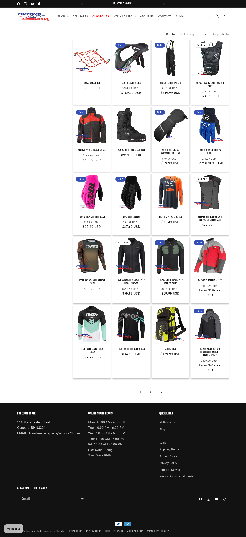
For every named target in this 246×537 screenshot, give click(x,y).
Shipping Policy (169, 449)
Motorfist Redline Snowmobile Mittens (170, 151)
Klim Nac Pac (170, 348)
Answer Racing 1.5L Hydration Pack (210, 85)
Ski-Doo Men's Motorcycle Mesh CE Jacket (170, 282)
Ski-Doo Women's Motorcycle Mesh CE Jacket (131, 282)
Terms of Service (170, 469)
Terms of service (114, 531)
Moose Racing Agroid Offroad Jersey (92, 282)
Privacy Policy (168, 462)
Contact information (158, 531)
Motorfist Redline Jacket (210, 280)
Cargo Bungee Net (92, 83)
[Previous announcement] (82, 3)
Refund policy (75, 531)
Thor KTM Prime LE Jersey (170, 216)
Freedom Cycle (34, 531)
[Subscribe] (82, 498)
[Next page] (161, 392)
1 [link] (140, 392)
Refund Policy (168, 456)
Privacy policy (93, 531)
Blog (162, 428)
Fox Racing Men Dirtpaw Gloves (210, 151)
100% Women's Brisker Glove (92, 216)
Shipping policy (135, 531)
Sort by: (171, 34)
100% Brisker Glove (131, 216)
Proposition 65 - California (176, 476)
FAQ (162, 435)
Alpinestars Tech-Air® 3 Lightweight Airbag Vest (210, 218)
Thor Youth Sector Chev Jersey (92, 350)
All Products (167, 422)
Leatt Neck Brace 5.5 (131, 83)
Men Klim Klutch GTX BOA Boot (131, 149)
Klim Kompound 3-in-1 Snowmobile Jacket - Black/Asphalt (210, 352)
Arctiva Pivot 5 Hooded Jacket (92, 149)
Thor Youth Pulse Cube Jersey (131, 348)
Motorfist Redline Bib (170, 83)
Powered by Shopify (53, 531)
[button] (62, 16)
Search (163, 442)
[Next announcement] (164, 3)
